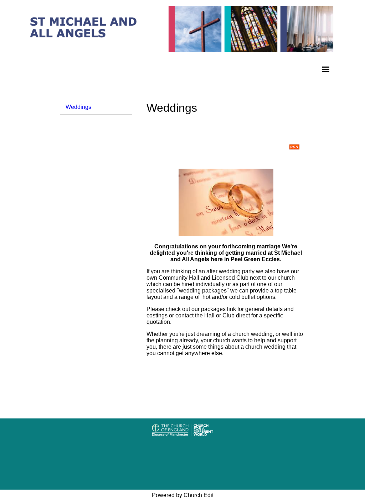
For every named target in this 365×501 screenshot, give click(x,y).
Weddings (78, 107)
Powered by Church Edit (183, 495)
